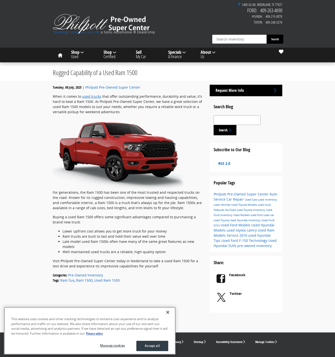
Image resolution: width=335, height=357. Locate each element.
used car (268, 215)
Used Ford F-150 (235, 240)
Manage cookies (112, 345)
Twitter (236, 293)
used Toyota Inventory (251, 210)
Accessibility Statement (229, 342)
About (206, 54)
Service (233, 235)
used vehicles (222, 204)
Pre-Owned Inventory (85, 275)
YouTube (231, 210)
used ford (256, 215)
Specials (175, 54)
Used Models (241, 215)
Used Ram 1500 (107, 280)
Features (219, 210)
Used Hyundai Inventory (245, 220)
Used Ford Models (236, 225)
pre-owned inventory (254, 245)
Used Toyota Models (244, 204)
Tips (217, 240)
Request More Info (230, 90)
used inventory (267, 199)
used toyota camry (242, 230)
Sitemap (198, 342)
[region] (90, 331)
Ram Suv (67, 280)
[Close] (167, 312)
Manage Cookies (264, 342)
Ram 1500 (84, 280)
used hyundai (259, 235)
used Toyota (222, 220)
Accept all (152, 346)
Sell (141, 54)
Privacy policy (94, 333)
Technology (258, 240)
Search (275, 39)
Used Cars (251, 199)
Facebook (237, 275)
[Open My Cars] (280, 52)
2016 (243, 235)
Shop (75, 54)
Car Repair (235, 199)
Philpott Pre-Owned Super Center (112, 87)
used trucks (91, 96)
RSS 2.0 (223, 163)
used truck (264, 204)
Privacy (177, 342)
